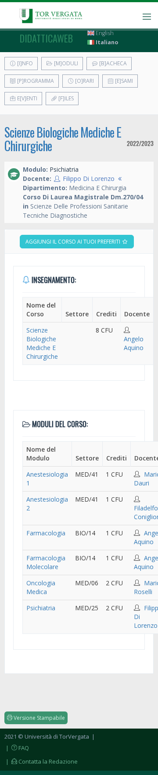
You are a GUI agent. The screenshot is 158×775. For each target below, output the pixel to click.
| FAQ (16, 748)
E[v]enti (26, 98)
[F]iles (65, 98)
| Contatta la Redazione (41, 761)
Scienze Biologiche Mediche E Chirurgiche (62, 139)
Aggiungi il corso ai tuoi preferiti (73, 241)
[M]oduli (65, 63)
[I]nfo (24, 63)
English (104, 33)
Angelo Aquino (134, 343)
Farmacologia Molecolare (45, 562)
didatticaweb (46, 38)
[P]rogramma (35, 81)
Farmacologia (45, 533)
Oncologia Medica (40, 587)
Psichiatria (40, 608)
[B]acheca (112, 63)
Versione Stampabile (38, 718)
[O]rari (84, 81)
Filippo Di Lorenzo (89, 178)
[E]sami (123, 81)
